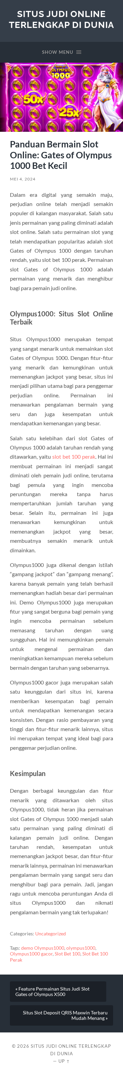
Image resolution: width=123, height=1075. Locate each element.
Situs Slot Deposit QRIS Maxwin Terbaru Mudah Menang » (65, 1015)
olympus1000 (80, 948)
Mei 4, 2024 (23, 178)
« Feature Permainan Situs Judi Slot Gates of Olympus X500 (52, 991)
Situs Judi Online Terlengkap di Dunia (61, 19)
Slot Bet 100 (67, 954)
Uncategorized (50, 933)
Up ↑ (64, 1061)
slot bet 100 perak (74, 456)
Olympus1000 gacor (31, 954)
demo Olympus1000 (42, 948)
